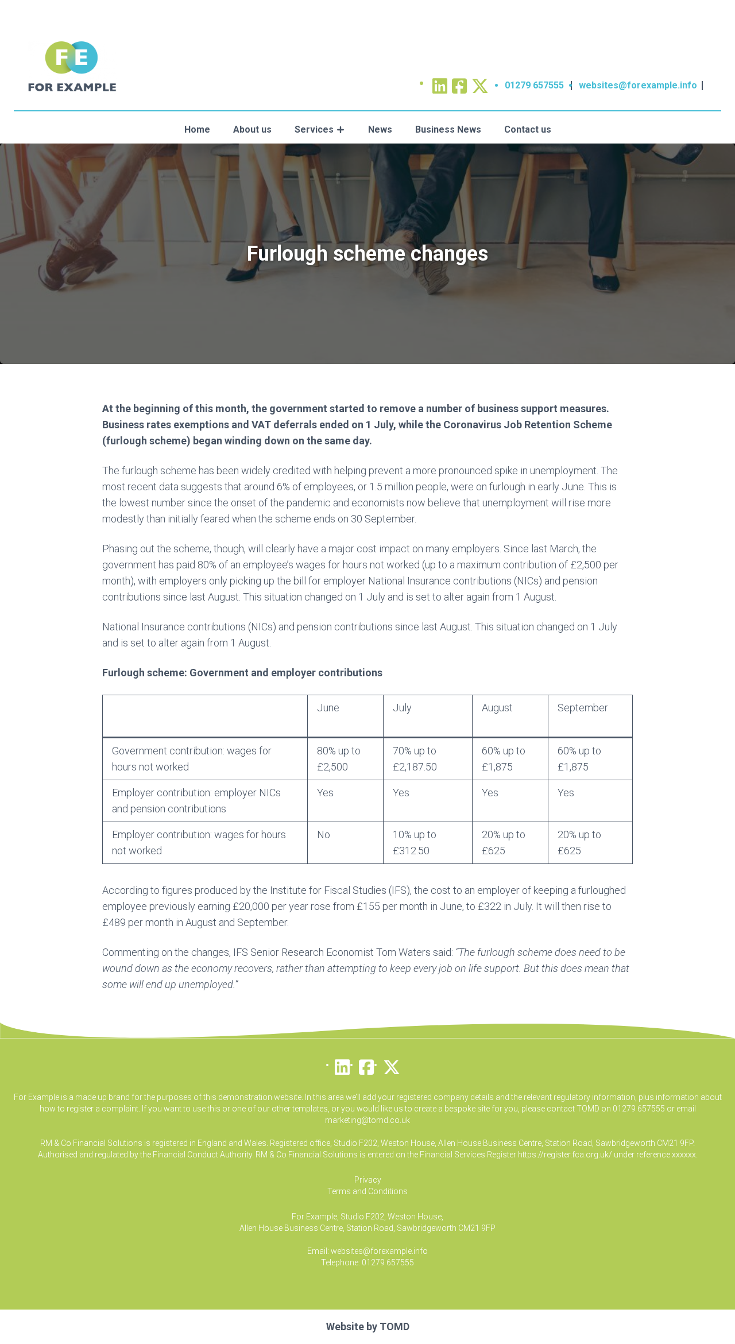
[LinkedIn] (342, 1064)
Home (197, 129)
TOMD (394, 1326)
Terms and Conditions (367, 1191)
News (380, 129)
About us (252, 129)
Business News (448, 129)
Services (314, 129)
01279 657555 (534, 85)
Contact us (527, 129)
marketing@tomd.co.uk (367, 1120)
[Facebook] (366, 1064)
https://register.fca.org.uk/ (565, 1154)
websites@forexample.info (638, 85)
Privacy (367, 1179)
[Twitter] (480, 82)
